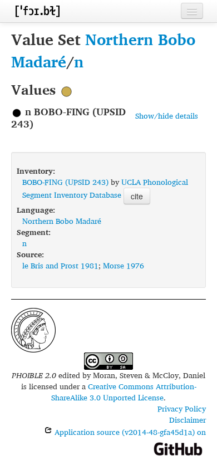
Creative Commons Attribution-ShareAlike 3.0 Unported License (123, 392)
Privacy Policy (181, 408)
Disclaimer (187, 419)
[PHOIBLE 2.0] (37, 11)
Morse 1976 (123, 265)
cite (137, 196)
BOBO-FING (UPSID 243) (65, 181)
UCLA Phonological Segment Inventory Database (105, 188)
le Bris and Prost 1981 (60, 265)
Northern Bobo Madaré (103, 50)
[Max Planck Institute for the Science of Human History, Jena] (33, 328)
